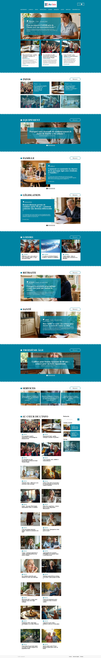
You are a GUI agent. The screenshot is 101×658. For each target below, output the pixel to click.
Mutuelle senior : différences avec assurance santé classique (71, 102)
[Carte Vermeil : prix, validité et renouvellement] (71, 48)
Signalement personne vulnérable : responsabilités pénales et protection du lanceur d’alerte (75, 435)
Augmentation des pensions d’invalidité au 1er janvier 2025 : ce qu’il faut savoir (51, 554)
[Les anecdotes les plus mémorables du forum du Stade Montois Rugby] (50, 48)
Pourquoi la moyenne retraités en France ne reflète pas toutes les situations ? (70, 447)
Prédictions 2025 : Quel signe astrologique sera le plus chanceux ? (30, 624)
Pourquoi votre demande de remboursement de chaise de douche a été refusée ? (51, 132)
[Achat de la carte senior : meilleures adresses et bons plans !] (51, 612)
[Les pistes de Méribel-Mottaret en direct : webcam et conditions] (50, 246)
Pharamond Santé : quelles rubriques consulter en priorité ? (30, 56)
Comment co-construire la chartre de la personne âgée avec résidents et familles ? (62, 170)
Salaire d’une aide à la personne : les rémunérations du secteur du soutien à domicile (51, 484)
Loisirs (28, 237)
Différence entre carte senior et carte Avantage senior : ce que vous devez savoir (29, 257)
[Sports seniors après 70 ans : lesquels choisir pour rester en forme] (51, 636)
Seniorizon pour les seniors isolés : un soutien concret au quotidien (70, 397)
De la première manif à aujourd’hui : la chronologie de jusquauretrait (40, 88)
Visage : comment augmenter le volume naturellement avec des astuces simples (30, 554)
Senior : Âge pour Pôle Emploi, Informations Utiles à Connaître (30, 506)
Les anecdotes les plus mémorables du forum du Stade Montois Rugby (50, 56)
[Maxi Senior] (50, 4)
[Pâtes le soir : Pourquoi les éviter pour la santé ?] (51, 519)
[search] (79, 4)
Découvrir (75, 79)
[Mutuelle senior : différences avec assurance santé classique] (30, 472)
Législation (31, 195)
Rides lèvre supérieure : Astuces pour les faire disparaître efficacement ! (51, 507)
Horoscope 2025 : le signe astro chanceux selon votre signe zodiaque (29, 601)
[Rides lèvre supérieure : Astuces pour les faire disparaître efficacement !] (51, 496)
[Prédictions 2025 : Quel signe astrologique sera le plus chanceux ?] (30, 612)
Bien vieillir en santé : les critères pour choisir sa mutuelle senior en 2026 (58, 324)
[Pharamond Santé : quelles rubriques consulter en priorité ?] (30, 48)
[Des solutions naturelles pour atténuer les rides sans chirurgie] (30, 566)
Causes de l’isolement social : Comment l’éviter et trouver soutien (50, 601)
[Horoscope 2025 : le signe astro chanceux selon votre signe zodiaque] (30, 589)
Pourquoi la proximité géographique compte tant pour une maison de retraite (41, 288)
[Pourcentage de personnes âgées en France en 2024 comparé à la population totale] (30, 636)
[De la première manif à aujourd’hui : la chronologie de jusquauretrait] (27, 88)
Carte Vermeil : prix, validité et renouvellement (71, 55)
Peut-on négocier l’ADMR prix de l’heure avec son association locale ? (41, 26)
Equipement (31, 120)
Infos (27, 79)
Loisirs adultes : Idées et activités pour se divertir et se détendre (70, 257)
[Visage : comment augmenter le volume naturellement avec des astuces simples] (30, 542)
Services (31, 21)
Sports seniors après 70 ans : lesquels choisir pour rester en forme (50, 647)
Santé (27, 309)
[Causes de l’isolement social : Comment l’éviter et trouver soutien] (51, 589)
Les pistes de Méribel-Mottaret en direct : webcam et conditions (50, 256)
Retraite (29, 272)
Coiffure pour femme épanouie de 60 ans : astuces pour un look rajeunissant (50, 362)
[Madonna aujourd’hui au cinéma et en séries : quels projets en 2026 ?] (51, 566)
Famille (28, 158)
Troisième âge (33, 350)
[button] (46, 145)
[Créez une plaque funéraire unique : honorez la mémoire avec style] (30, 519)
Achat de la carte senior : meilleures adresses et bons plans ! (51, 624)
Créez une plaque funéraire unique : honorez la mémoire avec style (30, 531)
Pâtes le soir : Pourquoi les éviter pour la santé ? (51, 530)
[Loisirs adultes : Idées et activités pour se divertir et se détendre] (71, 246)
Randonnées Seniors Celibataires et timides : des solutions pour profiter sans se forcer (75, 427)
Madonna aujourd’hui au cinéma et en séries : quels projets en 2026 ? (51, 577)
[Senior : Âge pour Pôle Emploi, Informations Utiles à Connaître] (30, 496)
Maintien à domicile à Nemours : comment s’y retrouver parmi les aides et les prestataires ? (50, 397)
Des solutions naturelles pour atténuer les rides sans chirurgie (30, 576)
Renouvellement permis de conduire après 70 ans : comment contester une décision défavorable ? (37, 207)
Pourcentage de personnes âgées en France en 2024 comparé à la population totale (30, 647)
